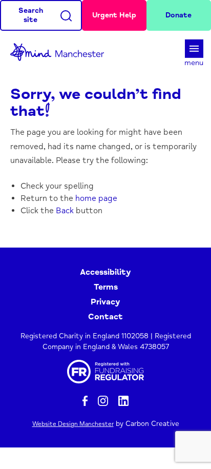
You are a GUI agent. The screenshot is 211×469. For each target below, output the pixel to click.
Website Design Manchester (73, 424)
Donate (178, 15)
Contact (105, 317)
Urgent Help (114, 15)
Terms (106, 287)
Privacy (105, 302)
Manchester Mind (61, 52)
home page (96, 198)
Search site (30, 15)
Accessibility (105, 272)
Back (65, 211)
